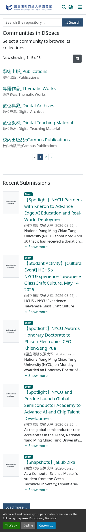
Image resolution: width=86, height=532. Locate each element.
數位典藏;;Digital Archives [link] (28, 105)
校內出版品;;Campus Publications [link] (36, 140)
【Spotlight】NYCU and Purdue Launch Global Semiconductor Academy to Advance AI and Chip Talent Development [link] (52, 405)
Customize (46, 525)
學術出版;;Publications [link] (25, 71)
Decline (28, 525)
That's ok (11, 525)
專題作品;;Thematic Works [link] (29, 88)
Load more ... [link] (16, 507)
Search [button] (74, 22)
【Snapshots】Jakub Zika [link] (49, 462)
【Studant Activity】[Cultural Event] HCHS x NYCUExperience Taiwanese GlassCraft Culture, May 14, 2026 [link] (53, 276)
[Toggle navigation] (80, 7)
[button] (28, 7)
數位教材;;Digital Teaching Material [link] (38, 123)
